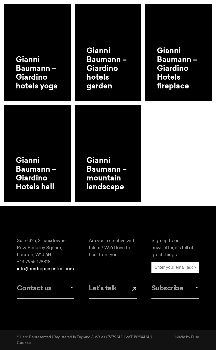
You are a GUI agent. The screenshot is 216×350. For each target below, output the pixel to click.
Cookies (24, 343)
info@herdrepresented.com (45, 269)
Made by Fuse (187, 337)
